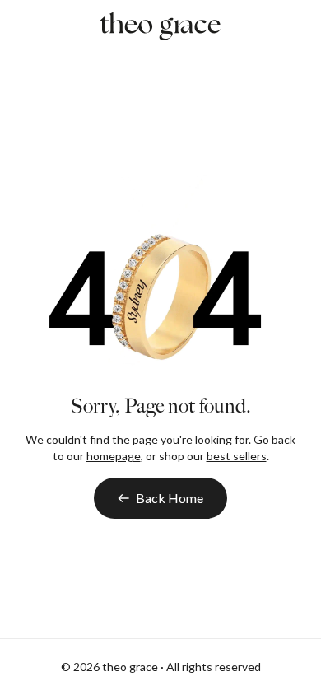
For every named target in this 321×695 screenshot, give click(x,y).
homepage (113, 456)
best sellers (237, 456)
